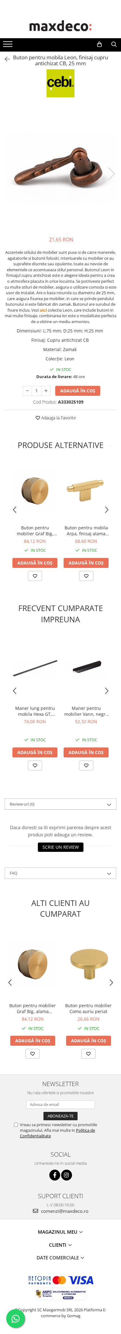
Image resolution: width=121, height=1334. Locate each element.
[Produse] (8, 46)
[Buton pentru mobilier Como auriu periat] (88, 964)
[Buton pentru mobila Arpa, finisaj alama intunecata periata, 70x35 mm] (86, 490)
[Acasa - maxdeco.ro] (60, 26)
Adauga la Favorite (58, 418)
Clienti (58, 1245)
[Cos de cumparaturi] (99, 44)
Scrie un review (61, 847)
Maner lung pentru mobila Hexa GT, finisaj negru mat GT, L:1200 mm (35, 711)
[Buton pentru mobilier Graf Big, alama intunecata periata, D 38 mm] (34, 491)
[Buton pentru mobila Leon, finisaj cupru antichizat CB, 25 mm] (60, 167)
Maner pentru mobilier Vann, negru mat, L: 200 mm (86, 711)
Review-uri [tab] (22, 804)
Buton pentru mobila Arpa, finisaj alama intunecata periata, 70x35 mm (86, 531)
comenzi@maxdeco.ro (64, 1211)
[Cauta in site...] (114, 44)
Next (111, 173)
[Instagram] (66, 1175)
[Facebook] (54, 1175)
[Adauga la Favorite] (35, 576)
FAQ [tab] (13, 873)
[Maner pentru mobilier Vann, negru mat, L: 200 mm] (86, 668)
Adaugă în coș (77, 391)
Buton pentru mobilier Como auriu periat (88, 1008)
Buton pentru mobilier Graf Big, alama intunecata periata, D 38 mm (35, 531)
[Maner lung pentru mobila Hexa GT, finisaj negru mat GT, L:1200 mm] (34, 668)
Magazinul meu (58, 1232)
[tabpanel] (60, 167)
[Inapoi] (4, 59)
